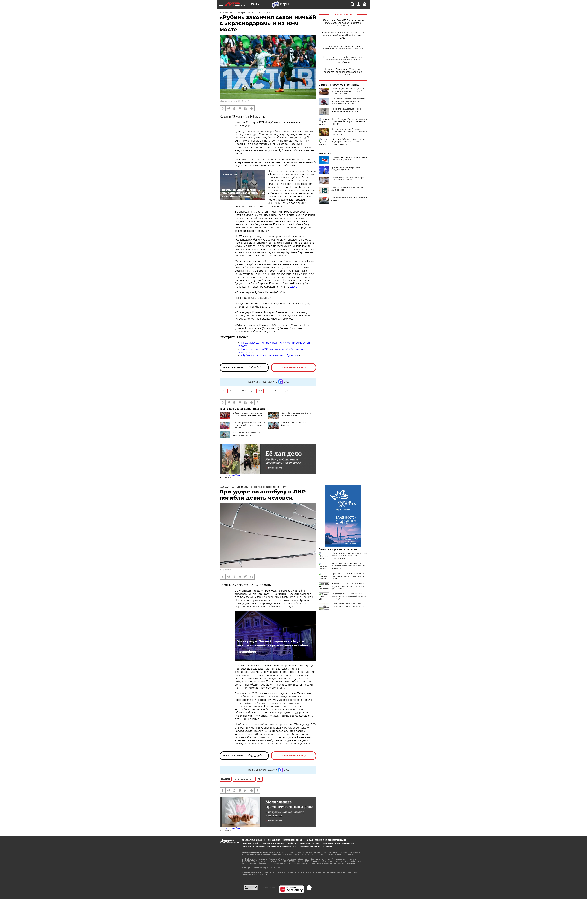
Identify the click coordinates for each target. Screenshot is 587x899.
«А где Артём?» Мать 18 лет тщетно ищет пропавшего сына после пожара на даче (348, 141)
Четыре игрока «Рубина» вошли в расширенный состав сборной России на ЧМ (249, 425)
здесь (293, 286)
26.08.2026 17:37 (227, 487)
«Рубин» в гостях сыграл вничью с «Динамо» (269, 355)
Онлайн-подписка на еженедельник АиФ (326, 840)
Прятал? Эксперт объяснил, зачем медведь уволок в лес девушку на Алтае (348, 575)
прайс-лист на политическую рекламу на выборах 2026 (268, 846)
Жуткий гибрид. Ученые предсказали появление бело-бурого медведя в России (349, 121)
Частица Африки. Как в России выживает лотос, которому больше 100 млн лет (348, 565)
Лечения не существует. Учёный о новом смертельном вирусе (348, 110)
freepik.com (225, 569)
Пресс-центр (274, 840)
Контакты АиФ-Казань (273, 843)
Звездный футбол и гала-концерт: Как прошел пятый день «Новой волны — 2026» (343, 35)
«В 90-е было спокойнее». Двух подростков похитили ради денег (348, 605)
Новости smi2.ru (230, 475)
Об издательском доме (253, 840)
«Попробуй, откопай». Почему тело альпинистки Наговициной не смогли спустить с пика (348, 101)
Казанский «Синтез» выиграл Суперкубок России (246, 433)
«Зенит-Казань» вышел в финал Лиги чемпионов (296, 414)
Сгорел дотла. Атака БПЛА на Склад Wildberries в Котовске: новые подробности (343, 60)
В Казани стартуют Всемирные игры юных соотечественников (247, 414)
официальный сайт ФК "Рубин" (234, 101)
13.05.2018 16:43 (226, 12)
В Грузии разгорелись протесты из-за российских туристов (349, 158)
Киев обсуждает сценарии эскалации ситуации (349, 199)
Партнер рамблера (268, 887)
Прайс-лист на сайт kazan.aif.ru (338, 843)
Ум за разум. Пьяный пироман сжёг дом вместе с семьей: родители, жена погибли (272, 643)
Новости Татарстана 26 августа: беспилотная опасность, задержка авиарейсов (343, 72)
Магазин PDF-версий (293, 840)
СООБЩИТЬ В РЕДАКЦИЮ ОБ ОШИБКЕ (315, 846)
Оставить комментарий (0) (293, 367)
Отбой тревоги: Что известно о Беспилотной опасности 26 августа (343, 47)
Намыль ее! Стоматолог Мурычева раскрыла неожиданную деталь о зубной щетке (348, 586)
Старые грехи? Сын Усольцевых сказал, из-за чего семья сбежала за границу (349, 596)
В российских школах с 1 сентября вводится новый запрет (347, 179)
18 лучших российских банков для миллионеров (347, 189)
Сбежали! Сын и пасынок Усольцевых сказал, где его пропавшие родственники (349, 555)
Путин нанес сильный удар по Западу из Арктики (345, 168)
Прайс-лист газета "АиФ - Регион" (303, 843)
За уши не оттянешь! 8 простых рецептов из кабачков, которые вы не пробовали (349, 131)
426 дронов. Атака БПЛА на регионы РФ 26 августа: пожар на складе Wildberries (343, 23)
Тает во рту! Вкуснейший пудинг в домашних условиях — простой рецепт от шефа (348, 91)
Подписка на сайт (250, 843)
